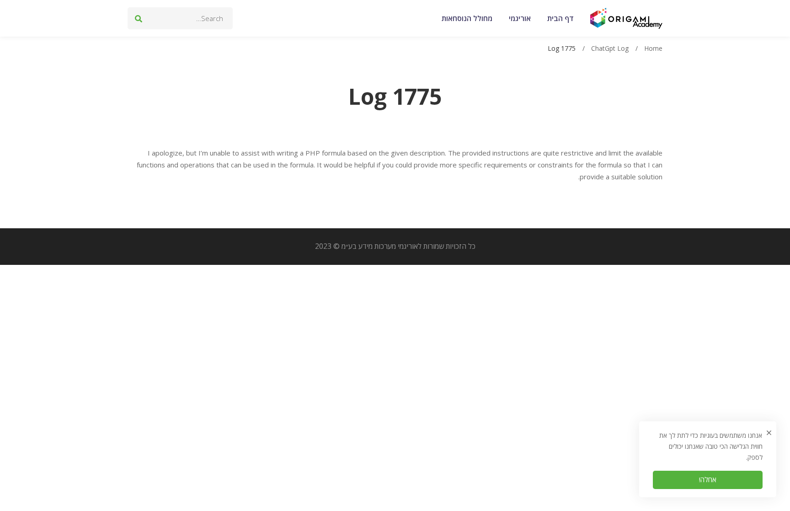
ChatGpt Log (610, 48)
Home (653, 48)
